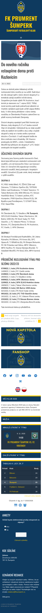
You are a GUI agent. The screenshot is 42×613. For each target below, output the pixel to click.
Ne (7, 530)
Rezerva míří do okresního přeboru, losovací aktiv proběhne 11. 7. (31, 318)
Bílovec (12, 473)
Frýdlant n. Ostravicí (17, 487)
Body (36, 468)
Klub (11, 468)
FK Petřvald (14, 491)
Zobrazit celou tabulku (32, 496)
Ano (7, 527)
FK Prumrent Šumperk (21, 21)
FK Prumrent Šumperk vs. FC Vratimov (21, 443)
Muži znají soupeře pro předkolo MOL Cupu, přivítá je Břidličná (10, 318)
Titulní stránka (35, 84)
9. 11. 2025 (21, 434)
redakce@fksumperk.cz (16, 592)
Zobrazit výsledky (21, 540)
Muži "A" (26, 84)
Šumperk (13, 482)
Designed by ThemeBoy (9, 606)
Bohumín (13, 478)
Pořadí (4, 468)
